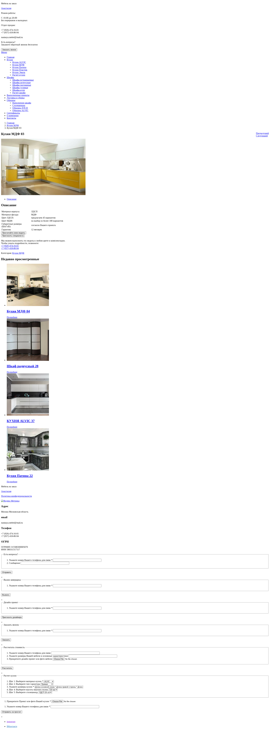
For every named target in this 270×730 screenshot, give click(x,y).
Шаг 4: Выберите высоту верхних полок (29, 689)
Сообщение (15, 563)
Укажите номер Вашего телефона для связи (30, 560)
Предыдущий (262, 133)
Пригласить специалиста (12, 236)
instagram (11, 721)
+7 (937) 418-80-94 (10, 248)
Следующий (262, 136)
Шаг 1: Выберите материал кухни (26, 681)
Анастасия (6, 8)
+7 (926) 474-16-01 (10, 246)
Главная (10, 123)
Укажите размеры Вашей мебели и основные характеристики (39, 656)
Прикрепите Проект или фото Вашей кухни (29, 701)
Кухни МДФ (13, 125)
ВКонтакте (12, 726)
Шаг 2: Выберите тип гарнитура (25, 684)
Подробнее (12, 317)
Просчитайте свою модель (13, 233)
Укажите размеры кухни (21, 687)
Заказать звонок (9, 50)
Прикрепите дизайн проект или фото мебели (31, 659)
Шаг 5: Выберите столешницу (24, 692)
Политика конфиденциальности (16, 496)
